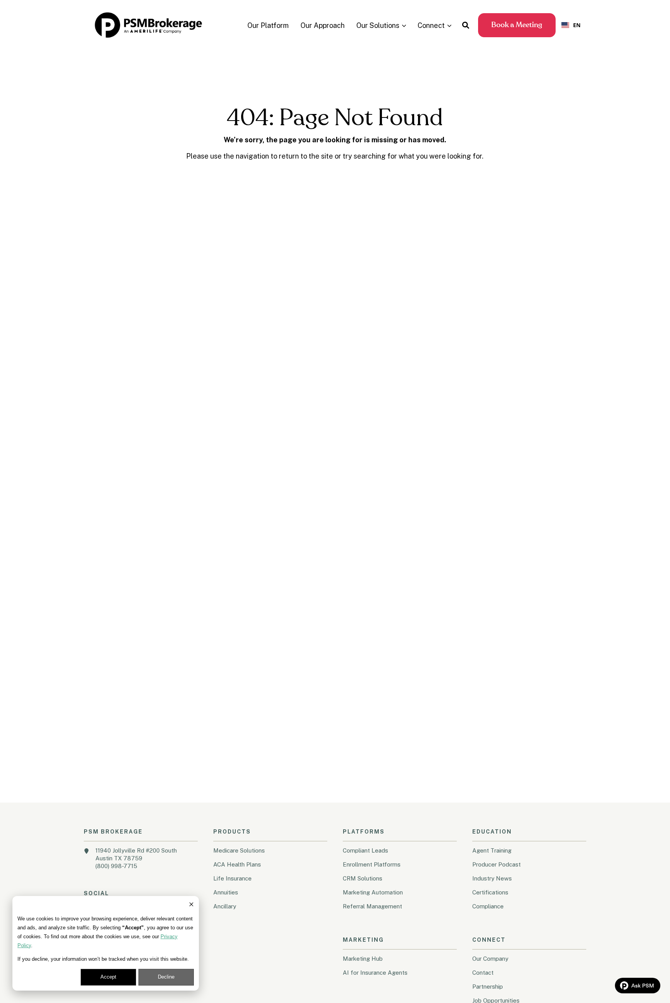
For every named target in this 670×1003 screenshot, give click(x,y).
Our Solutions (377, 25)
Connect (431, 25)
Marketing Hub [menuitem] (363, 958)
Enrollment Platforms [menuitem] (372, 864)
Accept (108, 977)
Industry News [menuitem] (492, 878)
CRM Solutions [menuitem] (362, 878)
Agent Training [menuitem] (491, 850)
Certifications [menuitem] (490, 892)
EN (576, 25)
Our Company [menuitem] (490, 958)
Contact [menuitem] (483, 972)
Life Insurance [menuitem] (232, 878)
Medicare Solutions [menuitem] (239, 850)
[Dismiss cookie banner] (191, 905)
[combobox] (571, 25)
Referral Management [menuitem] (372, 906)
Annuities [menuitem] (225, 892)
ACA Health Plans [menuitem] (237, 864)
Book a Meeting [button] (516, 25)
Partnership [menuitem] (487, 986)
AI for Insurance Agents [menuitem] (375, 972)
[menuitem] (268, 25)
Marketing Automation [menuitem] (373, 892)
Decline (166, 977)
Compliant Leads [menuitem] (365, 850)
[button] (465, 25)
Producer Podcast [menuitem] (496, 864)
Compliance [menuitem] (488, 906)
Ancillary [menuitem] (224, 906)
